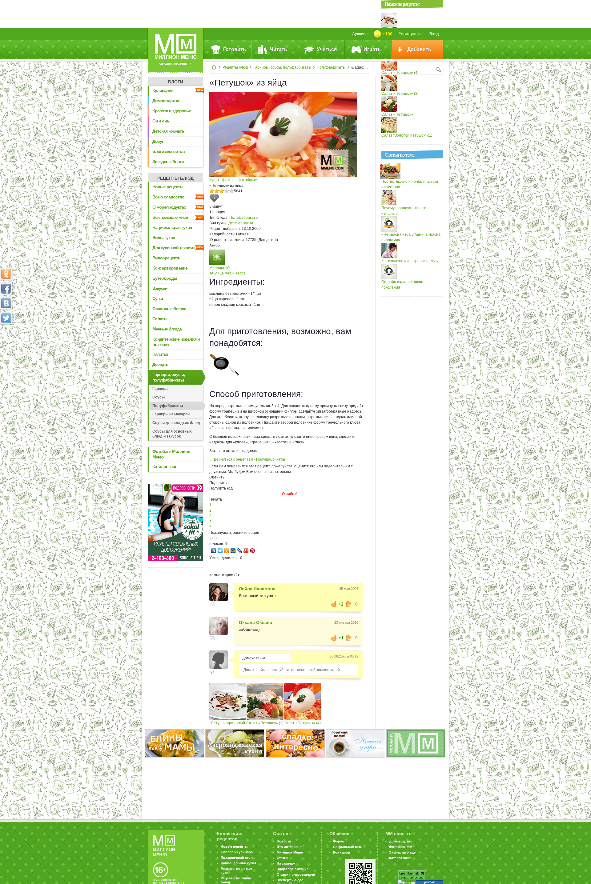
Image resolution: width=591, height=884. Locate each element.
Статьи (282, 858)
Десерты (160, 364)
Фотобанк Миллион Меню (171, 454)
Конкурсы (341, 852)
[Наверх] (6, 345)
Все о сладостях (168, 196)
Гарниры (160, 388)
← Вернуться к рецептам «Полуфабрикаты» (248, 459)
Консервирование (169, 268)
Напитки (160, 354)
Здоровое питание (292, 869)
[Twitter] (220, 551)
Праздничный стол (237, 857)
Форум (338, 841)
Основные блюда (169, 308)
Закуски (159, 288)
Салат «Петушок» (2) (264, 723)
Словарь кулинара (237, 852)
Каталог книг (164, 466)
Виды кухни (163, 237)
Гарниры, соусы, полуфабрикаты (282, 67)
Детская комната (168, 131)
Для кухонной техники (173, 247)
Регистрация (410, 34)
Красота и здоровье (171, 110)
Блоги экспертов (168, 151)
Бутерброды (164, 278)
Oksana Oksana (255, 622)
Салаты (159, 318)
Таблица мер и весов (227, 273)
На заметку (286, 863)
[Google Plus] (246, 551)
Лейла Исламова (257, 588)
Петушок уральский (228, 723)
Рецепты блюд (235, 67)
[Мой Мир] (233, 551)
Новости (284, 841)
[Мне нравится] (334, 604)
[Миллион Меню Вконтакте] (6, 303)
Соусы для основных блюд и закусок (172, 433)
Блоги (175, 81)
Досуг (157, 141)
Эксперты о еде (290, 880)
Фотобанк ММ (400, 847)
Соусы (158, 397)
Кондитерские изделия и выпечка (176, 342)
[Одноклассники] (226, 551)
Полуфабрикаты (331, 67)
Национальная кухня (172, 227)
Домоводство (165, 100)
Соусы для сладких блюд (176, 423)
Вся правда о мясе (170, 217)
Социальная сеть (347, 847)
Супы (157, 298)
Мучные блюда (167, 328)
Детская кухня (240, 223)
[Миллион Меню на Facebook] (6, 288)
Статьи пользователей (296, 874)
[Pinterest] (252, 551)
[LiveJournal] (239, 551)
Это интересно (289, 847)
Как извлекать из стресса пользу (409, 261)
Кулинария (162, 90)
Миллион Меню (222, 268)
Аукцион (360, 34)
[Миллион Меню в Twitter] (6, 318)
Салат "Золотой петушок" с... (406, 135)
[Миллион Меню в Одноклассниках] (6, 274)
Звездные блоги (168, 161)
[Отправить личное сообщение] (212, 604)
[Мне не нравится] (348, 604)
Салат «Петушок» (397, 114)
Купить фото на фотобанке (233, 180)
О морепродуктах (169, 207)
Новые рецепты (167, 186)
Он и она (160, 120)
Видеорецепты (166, 257)
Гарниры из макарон (171, 414)
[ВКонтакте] (214, 551)
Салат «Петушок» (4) (302, 723)
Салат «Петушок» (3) (400, 93)
